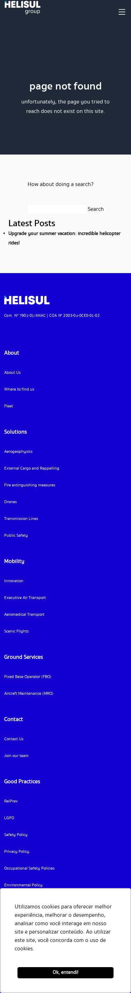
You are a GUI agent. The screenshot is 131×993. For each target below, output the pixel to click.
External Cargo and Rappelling (31, 468)
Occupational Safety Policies (29, 868)
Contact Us (13, 739)
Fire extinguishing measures (29, 485)
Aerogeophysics (18, 452)
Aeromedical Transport (24, 614)
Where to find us (19, 389)
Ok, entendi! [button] (65, 972)
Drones (10, 502)
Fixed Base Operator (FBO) (27, 677)
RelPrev (11, 801)
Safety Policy (16, 835)
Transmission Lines (21, 519)
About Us (12, 373)
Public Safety (16, 535)
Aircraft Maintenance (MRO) (28, 693)
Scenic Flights (16, 631)
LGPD (9, 818)
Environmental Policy (23, 885)
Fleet (8, 406)
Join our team (16, 756)
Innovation (13, 581)
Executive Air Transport (25, 598)
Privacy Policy (16, 852)
